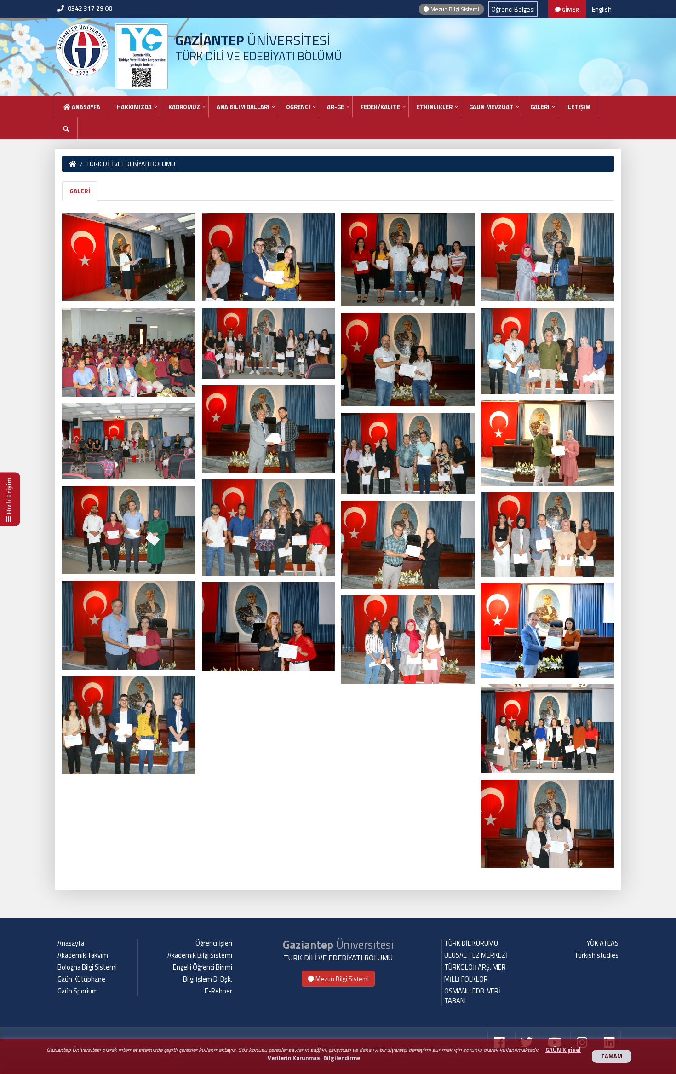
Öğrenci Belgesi (513, 9)
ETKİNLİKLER (435, 106)
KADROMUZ (184, 106)
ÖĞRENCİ (298, 106)
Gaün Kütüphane (81, 979)
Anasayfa (85, 106)
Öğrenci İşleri (213, 943)
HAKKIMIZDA (134, 106)
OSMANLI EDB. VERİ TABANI (472, 996)
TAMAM (611, 1056)
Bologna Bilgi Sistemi (87, 967)
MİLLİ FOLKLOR (466, 979)
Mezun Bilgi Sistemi (454, 9)
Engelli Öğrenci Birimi (202, 967)
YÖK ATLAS (603, 943)
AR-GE (335, 106)
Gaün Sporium (77, 991)
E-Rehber (218, 991)
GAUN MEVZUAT (491, 106)
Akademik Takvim (82, 955)
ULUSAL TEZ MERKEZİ (475, 955)
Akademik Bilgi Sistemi (199, 955)
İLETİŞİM (578, 106)
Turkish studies (596, 955)
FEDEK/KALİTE (380, 106)
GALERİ (540, 106)
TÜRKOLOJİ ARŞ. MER (475, 967)
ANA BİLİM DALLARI (243, 106)
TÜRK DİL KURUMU (471, 943)
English (602, 9)
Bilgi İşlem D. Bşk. (207, 979)
